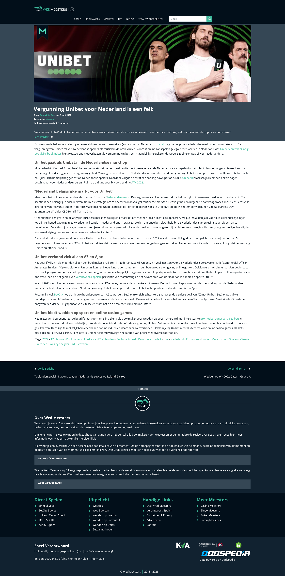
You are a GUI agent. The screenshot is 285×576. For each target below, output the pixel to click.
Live (165, 339)
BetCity (58, 294)
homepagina (147, 446)
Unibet (160, 144)
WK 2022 (137, 182)
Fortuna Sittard (126, 339)
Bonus (77, 18)
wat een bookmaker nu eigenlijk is (75, 438)
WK (74, 344)
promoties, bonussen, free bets (219, 318)
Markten (109, 18)
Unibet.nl (188, 178)
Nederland (177, 339)
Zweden (83, 344)
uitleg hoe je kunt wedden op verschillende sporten (166, 450)
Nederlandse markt (118, 197)
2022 (45, 339)
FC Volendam (106, 339)
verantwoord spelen (88, 277)
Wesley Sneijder (59, 344)
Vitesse (244, 339)
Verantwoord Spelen (151, 18)
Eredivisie (90, 339)
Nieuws (50, 118)
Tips (120, 18)
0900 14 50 (51, 558)
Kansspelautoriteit (149, 339)
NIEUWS (130, 18)
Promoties (192, 339)
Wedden (42, 344)
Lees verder (43, 137)
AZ (52, 339)
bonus (60, 339)
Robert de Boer (48, 115)
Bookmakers (92, 18)
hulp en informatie (92, 558)
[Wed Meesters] (54, 9)
